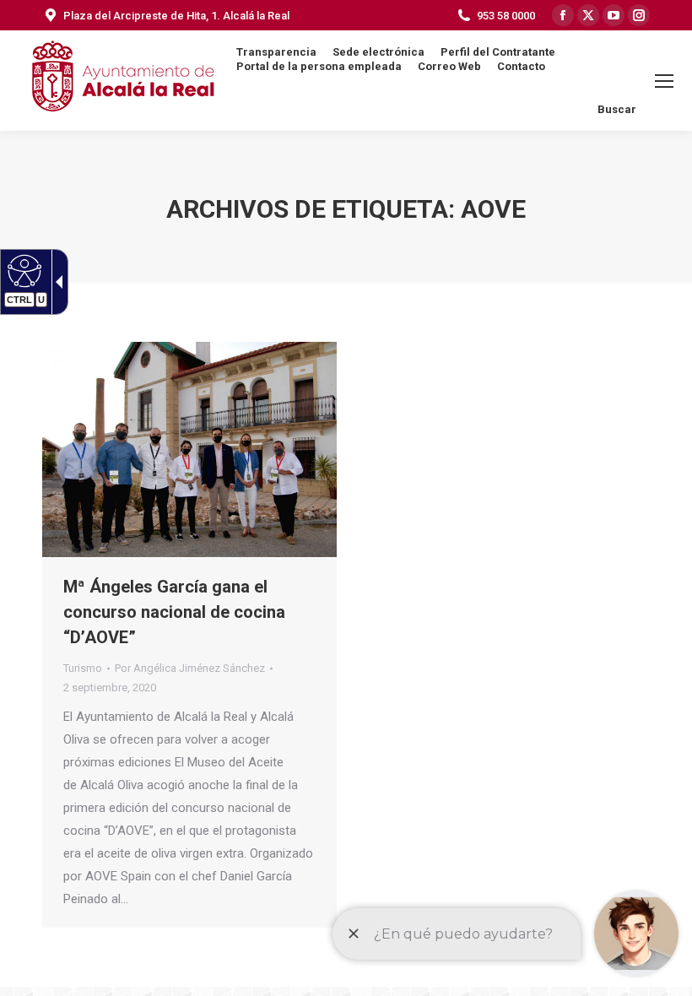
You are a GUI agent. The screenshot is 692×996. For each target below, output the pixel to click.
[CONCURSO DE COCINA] (189, 449)
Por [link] (190, 668)
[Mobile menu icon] (664, 81)
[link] (22, 270)
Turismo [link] (82, 668)
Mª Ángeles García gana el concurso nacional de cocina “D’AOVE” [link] (174, 611)
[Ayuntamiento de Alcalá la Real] (122, 80)
